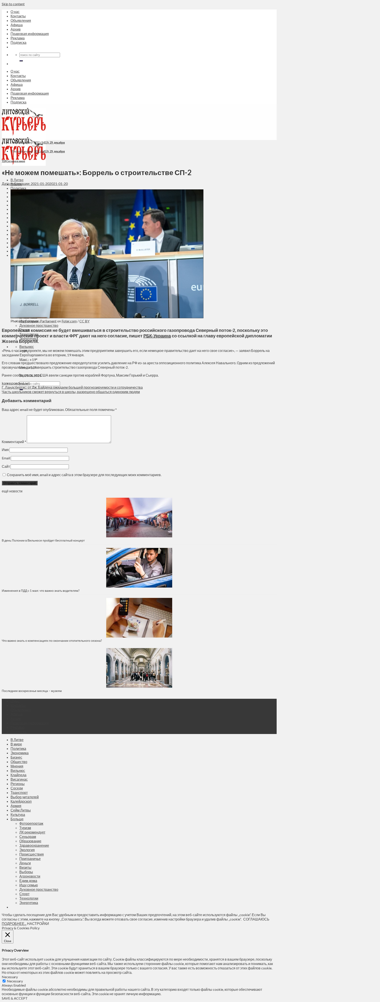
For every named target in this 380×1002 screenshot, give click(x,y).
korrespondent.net (16, 383)
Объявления (21, 20)
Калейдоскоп (21, 801)
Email (6, 458)
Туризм (25, 828)
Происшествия (31, 854)
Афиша (17, 25)
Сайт (6, 466)
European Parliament (41, 321)
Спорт (24, 894)
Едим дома (28, 880)
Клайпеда (18, 775)
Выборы (26, 872)
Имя (5, 449)
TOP (4, 161)
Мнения (17, 766)
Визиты (25, 867)
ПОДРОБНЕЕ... (14, 923)
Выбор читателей (25, 797)
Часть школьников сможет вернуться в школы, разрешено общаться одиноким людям (71, 392)
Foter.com (69, 321)
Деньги (25, 863)
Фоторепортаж (31, 823)
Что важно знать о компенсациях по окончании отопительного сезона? (52, 640)
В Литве (17, 180)
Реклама (18, 38)
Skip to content (13, 4)
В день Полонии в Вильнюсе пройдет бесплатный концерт (43, 540)
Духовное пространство (38, 325)
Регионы (18, 784)
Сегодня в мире (15, 161)
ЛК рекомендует (32, 832)
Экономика (20, 753)
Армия (16, 806)
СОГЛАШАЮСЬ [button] (256, 919)
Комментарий (14, 442)
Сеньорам (27, 836)
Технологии (28, 898)
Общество (19, 762)
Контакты (18, 16)
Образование (30, 841)
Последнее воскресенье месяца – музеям (32, 691)
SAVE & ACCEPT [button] (15, 998)
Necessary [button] (10, 977)
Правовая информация (30, 33)
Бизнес (16, 757)
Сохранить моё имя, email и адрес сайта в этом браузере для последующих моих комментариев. (84, 475)
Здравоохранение (34, 845)
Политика (18, 188)
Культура (18, 814)
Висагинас (19, 779)
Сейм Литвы (21, 810)
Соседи (17, 788)
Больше (17, 819)
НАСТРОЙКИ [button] (38, 923)
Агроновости (29, 876)
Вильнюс (26, 346)
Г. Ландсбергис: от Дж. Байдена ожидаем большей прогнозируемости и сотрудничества (72, 387)
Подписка (18, 42)
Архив (16, 29)
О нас (15, 11)
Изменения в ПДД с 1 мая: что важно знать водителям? (41, 590)
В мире (16, 744)
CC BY (84, 321)
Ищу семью (28, 885)
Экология (27, 850)
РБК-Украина (157, 335)
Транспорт (19, 792)
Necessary (15, 981)
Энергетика (28, 902)
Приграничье (30, 858)
